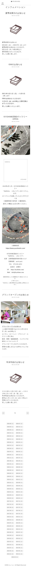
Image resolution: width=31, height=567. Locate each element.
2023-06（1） (10, 442)
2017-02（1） (10, 513)
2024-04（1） (10, 436)
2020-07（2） (19, 470)
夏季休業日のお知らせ (15, 13)
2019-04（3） (19, 485)
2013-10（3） (15, 557)
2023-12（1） (19, 436)
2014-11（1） (19, 541)
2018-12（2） (10, 491)
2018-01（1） (19, 498)
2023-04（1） (19, 442)
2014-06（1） (19, 547)
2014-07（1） (10, 547)
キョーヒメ (11, 565)
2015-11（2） (19, 529)
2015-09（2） (10, 532)
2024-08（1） (19, 432)
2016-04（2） (10, 526)
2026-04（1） (10, 426)
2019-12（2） (10, 479)
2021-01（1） (10, 463)
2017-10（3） (10, 504)
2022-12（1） (10, 445)
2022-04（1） (10, 451)
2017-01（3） (19, 513)
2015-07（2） (19, 532)
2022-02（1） (10, 454)
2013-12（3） (10, 553)
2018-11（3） (19, 491)
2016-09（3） (19, 519)
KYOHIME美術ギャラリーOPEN (15, 118)
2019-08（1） (19, 482)
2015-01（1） (19, 538)
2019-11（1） (19, 479)
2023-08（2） (19, 439)
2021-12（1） (19, 454)
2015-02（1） (10, 538)
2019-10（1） (10, 482)
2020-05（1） (10, 473)
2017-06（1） (10, 510)
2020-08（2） (10, 470)
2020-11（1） (10, 467)
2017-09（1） (19, 504)
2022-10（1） (19, 445)
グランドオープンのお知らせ (15, 295)
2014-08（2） (19, 544)
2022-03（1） (19, 451)
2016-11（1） (19, 516)
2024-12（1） (10, 432)
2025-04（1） (19, 429)
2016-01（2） (19, 526)
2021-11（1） (10, 457)
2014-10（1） (10, 544)
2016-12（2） (10, 516)
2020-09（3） (19, 467)
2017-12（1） (10, 501)
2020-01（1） (19, 476)
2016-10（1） (10, 519)
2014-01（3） (19, 550)
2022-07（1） (19, 448)
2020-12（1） (19, 463)
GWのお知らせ (15, 64)
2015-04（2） (19, 535)
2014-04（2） (10, 550)
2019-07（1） (10, 485)
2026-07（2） (19, 423)
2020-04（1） (19, 473)
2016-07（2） (10, 522)
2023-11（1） (10, 439)
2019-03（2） (10, 488)
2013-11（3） (19, 553)
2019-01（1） (19, 488)
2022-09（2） (10, 448)
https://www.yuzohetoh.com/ (15, 248)
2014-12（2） (10, 541)
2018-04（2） (10, 498)
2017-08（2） (10, 507)
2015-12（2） (10, 529)
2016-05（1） (19, 522)
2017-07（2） (19, 507)
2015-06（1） (10, 535)
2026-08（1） (10, 423)
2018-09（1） (10, 495)
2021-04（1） (19, 460)
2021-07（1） (19, 457)
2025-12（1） (19, 426)
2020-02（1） (10, 476)
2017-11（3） (19, 501)
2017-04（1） (19, 510)
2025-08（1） (10, 429)
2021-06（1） (10, 460)
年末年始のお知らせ (15, 362)
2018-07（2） (19, 495)
